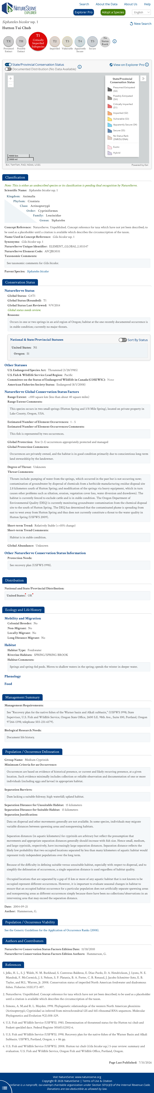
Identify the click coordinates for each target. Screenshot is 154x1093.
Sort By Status (138, 340)
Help (147, 4)
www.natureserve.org (88, 1077)
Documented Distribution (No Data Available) (44, 69)
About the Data (106, 4)
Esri (146, 165)
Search (84, 4)
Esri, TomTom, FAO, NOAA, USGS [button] (23, 164)
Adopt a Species (113, 12)
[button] (11, 78)
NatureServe (71, 1081)
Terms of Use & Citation (97, 1081)
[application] (77, 119)
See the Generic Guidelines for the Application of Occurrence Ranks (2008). (52, 930)
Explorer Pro (84, 12)
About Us (130, 4)
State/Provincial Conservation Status (38, 65)
